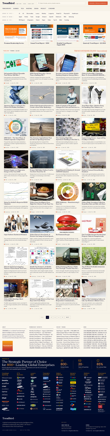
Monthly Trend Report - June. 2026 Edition (40, 336)
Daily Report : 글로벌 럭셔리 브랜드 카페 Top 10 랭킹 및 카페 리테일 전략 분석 (69, 348)
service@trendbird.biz (9, 430)
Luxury (37, 13)
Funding (67, 20)
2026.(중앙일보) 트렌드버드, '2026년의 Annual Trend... (96, 332)
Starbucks (58, 17)
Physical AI (67, 13)
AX (23, 13)
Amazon (44, 17)
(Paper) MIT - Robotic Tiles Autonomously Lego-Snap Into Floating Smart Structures (69, 340)
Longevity (51, 13)
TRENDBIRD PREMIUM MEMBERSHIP (98, 3)
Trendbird (8, 3)
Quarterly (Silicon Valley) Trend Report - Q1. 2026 (41, 342)
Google (38, 17)
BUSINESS (16, 8)
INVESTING (29, 8)
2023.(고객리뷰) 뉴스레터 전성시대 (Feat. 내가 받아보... (96, 340)
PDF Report (22, 20)
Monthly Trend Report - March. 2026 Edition (41, 344)
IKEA (65, 17)
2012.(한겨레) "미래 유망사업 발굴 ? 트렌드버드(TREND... (96, 348)
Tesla (31, 17)
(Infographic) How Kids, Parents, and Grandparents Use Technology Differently (69, 338)
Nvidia (26, 17)
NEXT (67, 317)
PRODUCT (43, 8)
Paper (43, 20)
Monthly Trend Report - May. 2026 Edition (40, 338)
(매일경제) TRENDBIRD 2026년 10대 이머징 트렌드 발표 (41, 348)
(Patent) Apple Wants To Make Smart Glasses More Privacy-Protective (69, 332)
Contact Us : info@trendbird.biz (70, 430)
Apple (20, 17)
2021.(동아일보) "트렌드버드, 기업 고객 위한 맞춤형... (96, 344)
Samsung (71, 17)
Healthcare (75, 13)
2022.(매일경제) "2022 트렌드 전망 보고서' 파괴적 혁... (96, 342)
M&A (60, 20)
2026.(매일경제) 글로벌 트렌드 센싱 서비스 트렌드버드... (96, 331)
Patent (38, 20)
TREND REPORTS (6, 8)
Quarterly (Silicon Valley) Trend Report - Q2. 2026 (41, 334)
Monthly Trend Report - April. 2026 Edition (40, 340)
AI (19, 13)
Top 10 (55, 20)
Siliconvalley (30, 13)
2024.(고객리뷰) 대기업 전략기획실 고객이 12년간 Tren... (96, 338)
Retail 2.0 (58, 13)
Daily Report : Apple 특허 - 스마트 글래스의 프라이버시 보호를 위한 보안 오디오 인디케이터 (69, 331)
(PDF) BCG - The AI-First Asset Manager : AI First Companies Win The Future (69, 334)
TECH (22, 8)
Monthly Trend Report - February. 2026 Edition (41, 346)
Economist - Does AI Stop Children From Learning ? (69, 342)
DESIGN (36, 8)
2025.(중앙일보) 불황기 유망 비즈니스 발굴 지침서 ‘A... (96, 336)
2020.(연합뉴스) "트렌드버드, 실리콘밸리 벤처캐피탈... (96, 346)
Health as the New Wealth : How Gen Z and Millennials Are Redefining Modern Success (69, 346)
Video (49, 20)
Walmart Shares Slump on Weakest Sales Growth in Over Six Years (69, 336)
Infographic (30, 20)
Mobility (44, 13)
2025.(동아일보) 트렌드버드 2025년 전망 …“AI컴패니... (96, 334)
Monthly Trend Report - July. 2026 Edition (40, 332)
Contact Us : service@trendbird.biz (95, 430)
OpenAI (51, 17)
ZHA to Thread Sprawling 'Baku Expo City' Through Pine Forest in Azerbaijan (69, 344)
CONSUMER (51, 8)
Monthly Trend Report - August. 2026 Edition (41, 331)
